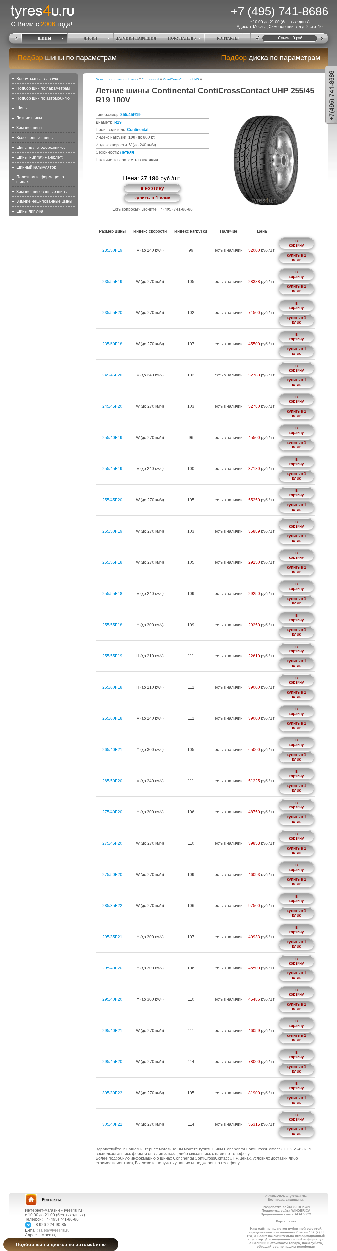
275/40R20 (112, 812)
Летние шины (29, 118)
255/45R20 (112, 500)
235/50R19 (112, 250)
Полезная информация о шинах (40, 179)
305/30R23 (112, 1093)
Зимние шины (29, 127)
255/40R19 (112, 437)
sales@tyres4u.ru (54, 1230)
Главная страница (110, 79)
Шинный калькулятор (36, 167)
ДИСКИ (90, 38)
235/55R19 (112, 281)
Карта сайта (286, 1221)
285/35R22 (112, 905)
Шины (22, 108)
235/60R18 (112, 344)
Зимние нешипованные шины (44, 201)
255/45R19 (130, 114)
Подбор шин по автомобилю (43, 98)
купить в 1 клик (152, 197)
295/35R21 (112, 937)
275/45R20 (112, 843)
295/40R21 (112, 1030)
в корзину (152, 188)
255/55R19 (112, 656)
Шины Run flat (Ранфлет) (39, 157)
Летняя (127, 152)
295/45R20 (112, 1061)
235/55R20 (112, 312)
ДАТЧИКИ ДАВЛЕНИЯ (136, 38)
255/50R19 (112, 531)
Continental (150, 79)
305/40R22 (112, 1124)
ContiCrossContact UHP (181, 79)
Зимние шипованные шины (42, 191)
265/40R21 (112, 749)
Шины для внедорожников (40, 147)
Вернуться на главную (37, 78)
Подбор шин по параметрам (43, 88)
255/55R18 (112, 562)
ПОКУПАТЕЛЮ (182, 38)
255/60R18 (112, 687)
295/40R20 (112, 968)
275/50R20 (112, 874)
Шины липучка (29, 211)
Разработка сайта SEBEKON (286, 1207)
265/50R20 (112, 781)
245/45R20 (112, 375)
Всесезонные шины (35, 137)
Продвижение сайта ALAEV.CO (286, 1214)
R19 (118, 122)
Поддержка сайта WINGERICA (286, 1210)
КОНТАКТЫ (228, 38)
